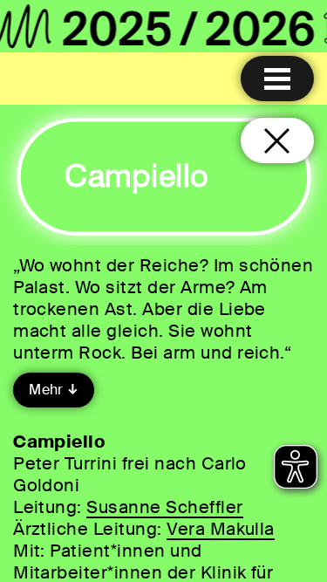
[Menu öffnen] (277, 78)
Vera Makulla (221, 528)
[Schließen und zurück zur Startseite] (277, 140)
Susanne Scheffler (164, 507)
